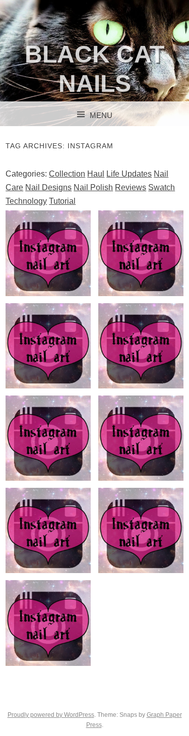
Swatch (161, 187)
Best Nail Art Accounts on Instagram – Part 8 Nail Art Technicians (140, 264)
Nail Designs (48, 187)
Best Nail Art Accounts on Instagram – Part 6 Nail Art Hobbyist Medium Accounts (140, 364)
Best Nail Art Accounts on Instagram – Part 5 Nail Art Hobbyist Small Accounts (48, 456)
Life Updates (129, 173)
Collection (67, 173)
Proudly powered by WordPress (51, 714)
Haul (95, 173)
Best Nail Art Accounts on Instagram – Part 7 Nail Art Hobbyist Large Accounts (48, 364)
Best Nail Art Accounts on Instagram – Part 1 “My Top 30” (48, 626)
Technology (26, 201)
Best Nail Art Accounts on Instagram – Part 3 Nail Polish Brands (48, 541)
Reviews (130, 187)
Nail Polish (93, 187)
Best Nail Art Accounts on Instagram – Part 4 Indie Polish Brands (140, 449)
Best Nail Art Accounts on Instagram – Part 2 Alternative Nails (140, 541)
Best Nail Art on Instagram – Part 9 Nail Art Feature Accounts (48, 264)
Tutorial (62, 201)
